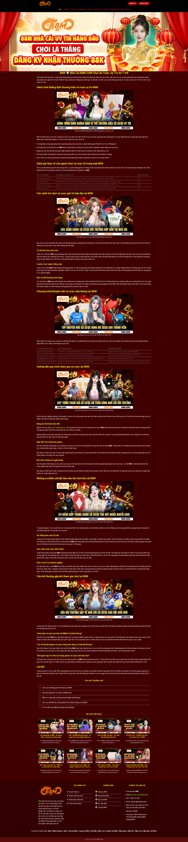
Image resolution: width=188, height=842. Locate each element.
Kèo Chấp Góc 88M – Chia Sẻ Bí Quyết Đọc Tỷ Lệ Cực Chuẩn (108, 766)
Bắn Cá (73, 9)
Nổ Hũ (90, 9)
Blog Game (125, 9)
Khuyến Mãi (114, 9)
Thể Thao (98, 9)
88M (59, 9)
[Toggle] (40, 688)
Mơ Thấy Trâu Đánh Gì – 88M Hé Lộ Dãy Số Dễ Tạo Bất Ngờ (51, 766)
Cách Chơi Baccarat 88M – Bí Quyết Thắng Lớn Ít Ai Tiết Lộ (79, 766)
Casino (66, 9)
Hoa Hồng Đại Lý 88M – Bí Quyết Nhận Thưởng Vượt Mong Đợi (51, 736)
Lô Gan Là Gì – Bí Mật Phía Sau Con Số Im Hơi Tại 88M (136, 736)
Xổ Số (106, 9)
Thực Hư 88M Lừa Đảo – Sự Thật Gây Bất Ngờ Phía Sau (108, 736)
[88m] (50, 3)
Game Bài (82, 9)
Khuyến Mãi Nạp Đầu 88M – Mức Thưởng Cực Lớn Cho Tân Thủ (137, 766)
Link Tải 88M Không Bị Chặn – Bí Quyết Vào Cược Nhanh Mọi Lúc (80, 736)
